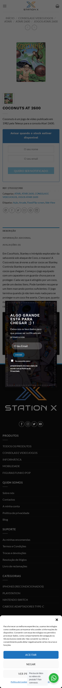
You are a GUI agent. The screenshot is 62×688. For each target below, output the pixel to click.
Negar (30, 664)
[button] (57, 619)
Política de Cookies (19, 682)
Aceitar (31, 654)
